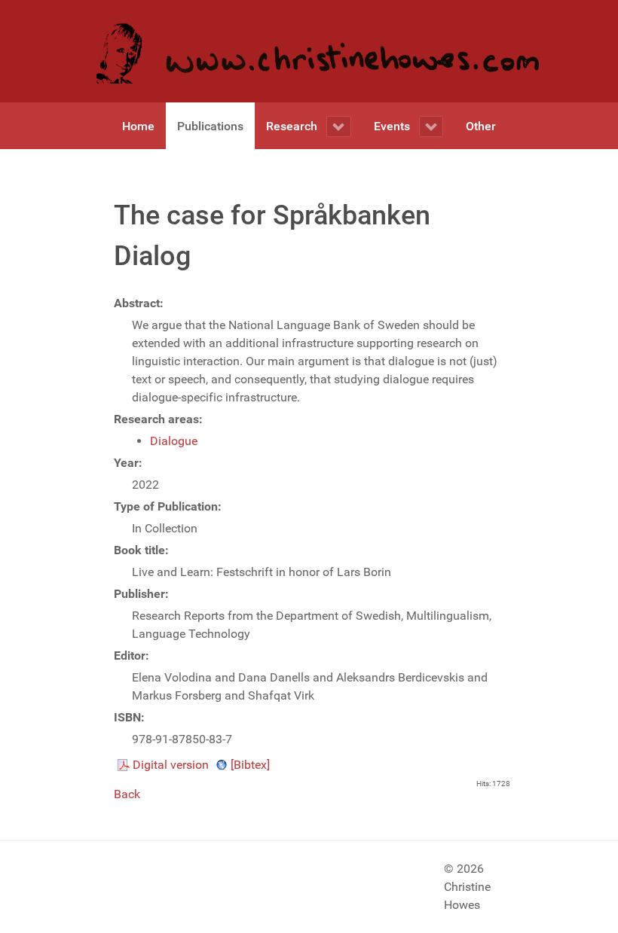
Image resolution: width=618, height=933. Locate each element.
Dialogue (173, 441)
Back (127, 794)
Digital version (171, 765)
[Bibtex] (250, 765)
